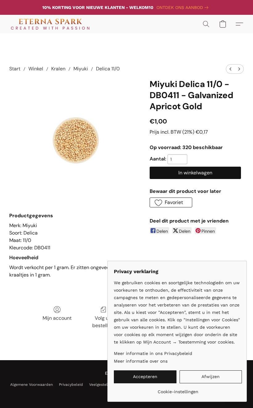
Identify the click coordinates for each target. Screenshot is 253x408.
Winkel (35, 68)
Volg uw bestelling (103, 322)
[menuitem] (230, 69)
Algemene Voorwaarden (31, 384)
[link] (183, 7)
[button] (50, 24)
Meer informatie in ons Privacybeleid (153, 353)
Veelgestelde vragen (107, 384)
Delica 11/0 (108, 68)
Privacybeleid (71, 384)
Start (14, 68)
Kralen (58, 68)
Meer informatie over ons (141, 361)
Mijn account (57, 318)
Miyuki (80, 68)
